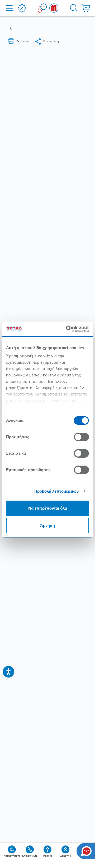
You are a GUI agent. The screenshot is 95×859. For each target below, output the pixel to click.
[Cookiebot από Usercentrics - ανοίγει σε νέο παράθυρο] (67, 329)
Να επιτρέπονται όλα (47, 508)
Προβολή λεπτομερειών (56, 491)
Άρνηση (47, 525)
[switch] (81, 437)
